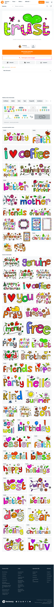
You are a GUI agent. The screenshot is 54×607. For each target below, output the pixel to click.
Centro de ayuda (34, 572)
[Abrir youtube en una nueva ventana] (30, 601)
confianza (5, 100)
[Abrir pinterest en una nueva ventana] (23, 601)
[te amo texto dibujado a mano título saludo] (18, 297)
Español (48, 573)
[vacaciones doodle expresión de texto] (38, 468)
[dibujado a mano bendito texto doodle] (38, 312)
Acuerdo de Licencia (20, 572)
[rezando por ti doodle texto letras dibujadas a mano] (44, 297)
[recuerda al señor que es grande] (26, 236)
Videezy (4, 575)
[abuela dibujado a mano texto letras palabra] (40, 211)
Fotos (13, 1)
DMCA (19, 574)
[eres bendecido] (41, 455)
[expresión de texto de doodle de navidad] (41, 236)
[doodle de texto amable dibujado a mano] (12, 396)
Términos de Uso (47, 602)
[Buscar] (47, 6)
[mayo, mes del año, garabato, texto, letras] (20, 246)
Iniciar (47, 2)
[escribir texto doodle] (40, 484)
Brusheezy (4, 571)
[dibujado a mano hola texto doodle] (39, 381)
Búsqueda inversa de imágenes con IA (6, 586)
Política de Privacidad (46, 602)
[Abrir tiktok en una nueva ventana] (25, 601)
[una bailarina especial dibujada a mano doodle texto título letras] (24, 342)
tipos (24, 100)
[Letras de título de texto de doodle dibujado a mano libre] (39, 328)
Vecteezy (4, 573)
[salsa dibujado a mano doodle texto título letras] (26, 273)
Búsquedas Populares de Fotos (21, 585)
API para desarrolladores (6, 582)
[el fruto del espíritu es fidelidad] (35, 169)
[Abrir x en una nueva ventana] (27, 601)
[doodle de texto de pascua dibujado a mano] (17, 441)
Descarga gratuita (27, 52)
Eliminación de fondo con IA (5, 590)
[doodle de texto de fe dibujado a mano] (42, 136)
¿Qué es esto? (13, 67)
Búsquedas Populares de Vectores (21, 581)
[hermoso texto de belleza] (16, 136)
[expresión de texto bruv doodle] (39, 543)
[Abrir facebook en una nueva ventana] (16, 601)
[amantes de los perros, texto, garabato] (14, 514)
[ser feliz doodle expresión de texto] (12, 468)
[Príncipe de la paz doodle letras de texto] (25, 411)
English (47, 571)
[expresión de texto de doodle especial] (15, 455)
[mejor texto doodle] (16, 185)
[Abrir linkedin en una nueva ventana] (21, 601)
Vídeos (20, 1)
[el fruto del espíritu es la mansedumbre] (12, 236)
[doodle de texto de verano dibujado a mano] (38, 396)
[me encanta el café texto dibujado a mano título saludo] (27, 153)
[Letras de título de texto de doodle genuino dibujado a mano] (36, 261)
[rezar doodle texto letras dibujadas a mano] (12, 312)
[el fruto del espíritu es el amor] (10, 199)
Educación (4, 579)
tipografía (31, 100)
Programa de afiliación (21, 577)
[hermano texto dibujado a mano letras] (36, 354)
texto (19, 100)
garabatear (40, 100)
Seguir (33, 47)
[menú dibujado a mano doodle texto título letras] (13, 328)
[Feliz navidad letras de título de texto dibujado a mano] (11, 261)
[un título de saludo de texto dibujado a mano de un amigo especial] (9, 223)
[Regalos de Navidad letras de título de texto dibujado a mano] (44, 273)
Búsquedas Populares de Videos (21, 590)
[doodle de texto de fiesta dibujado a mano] (13, 381)
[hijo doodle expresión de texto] (42, 411)
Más (6, 3)
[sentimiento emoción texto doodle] (13, 529)
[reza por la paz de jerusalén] (36, 223)
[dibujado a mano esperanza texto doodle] (43, 367)
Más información (6, 70)
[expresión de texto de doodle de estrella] (39, 514)
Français (48, 579)
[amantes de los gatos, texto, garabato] (14, 543)
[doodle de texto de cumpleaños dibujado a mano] (34, 425)
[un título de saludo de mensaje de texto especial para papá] (10, 411)
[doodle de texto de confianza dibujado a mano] (41, 342)
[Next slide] (48, 100)
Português (48, 575)
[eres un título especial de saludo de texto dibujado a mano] (10, 169)
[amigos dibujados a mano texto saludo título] (15, 211)
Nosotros (34, 576)
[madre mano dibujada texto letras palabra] (35, 199)
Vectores (7, 1)
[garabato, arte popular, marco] (23, 223)
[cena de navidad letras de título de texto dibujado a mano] (9, 273)
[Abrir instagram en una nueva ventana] (18, 601)
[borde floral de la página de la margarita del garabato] (47, 223)
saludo (13, 100)
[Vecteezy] (2, 2)
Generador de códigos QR (5, 593)
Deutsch (48, 577)
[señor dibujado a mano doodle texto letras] (10, 354)
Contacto (34, 574)
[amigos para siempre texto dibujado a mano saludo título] (41, 185)
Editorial (27, 1)
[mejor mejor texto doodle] (14, 484)
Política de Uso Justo (45, 603)
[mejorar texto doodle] (8, 425)
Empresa (4, 577)
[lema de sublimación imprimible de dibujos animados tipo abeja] (7, 246)
